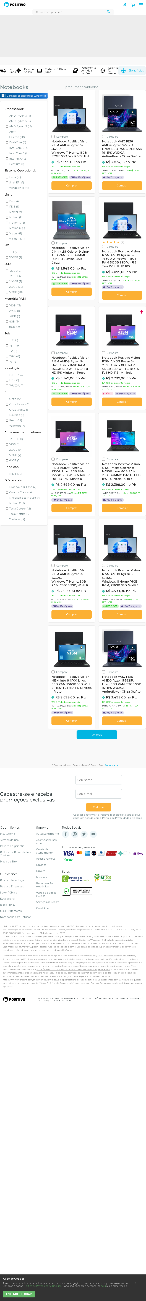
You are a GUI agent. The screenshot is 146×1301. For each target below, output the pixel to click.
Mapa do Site (8, 861)
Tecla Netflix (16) (19, 514)
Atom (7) (14, 131)
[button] (141, 5)
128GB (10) (16, 439)
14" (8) (13, 351)
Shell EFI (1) (16, 182)
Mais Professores (11, 911)
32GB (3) (14, 316)
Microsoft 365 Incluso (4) (24, 497)
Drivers (40, 871)
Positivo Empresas (12, 886)
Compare (62, 136)
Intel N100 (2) (18, 158)
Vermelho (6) (17, 425)
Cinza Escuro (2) (19, 404)
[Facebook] (65, 834)
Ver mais (97, 734)
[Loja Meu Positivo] (15, 4)
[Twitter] (84, 834)
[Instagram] (75, 834)
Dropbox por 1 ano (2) (22, 487)
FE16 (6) (14, 206)
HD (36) (14, 380)
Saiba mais (111, 765)
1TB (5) (13, 252)
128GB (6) (15, 276)
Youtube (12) (17, 519)
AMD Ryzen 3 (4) (20, 115)
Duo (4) (14, 201)
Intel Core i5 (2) (18, 153)
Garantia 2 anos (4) (21, 492)
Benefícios (136, 70)
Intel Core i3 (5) (18, 148)
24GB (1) (14, 311)
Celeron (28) (17, 137)
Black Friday (7, 904)
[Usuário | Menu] (125, 4)
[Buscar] (109, 12)
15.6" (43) (14, 356)
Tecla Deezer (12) (20, 508)
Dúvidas (41, 865)
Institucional (7, 833)
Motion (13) (16, 217)
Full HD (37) (16, 375)
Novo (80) (15, 473)
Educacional (7, 898)
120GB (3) (15, 270)
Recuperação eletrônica (44, 885)
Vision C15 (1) (17, 238)
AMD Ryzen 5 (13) (20, 121)
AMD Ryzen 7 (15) (20, 126)
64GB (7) (14, 460)
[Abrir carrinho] (133, 5)
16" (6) (13, 361)
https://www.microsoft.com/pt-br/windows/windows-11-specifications (73, 969)
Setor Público (8, 892)
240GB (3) (15, 281)
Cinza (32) (15, 399)
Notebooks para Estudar (15, 917)
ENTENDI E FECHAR (19, 1294)
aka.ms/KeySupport (27, 946)
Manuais (41, 877)
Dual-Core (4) (17, 142)
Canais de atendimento (44, 851)
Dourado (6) (16, 415)
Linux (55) (15, 177)
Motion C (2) (17, 503)
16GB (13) (15, 305)
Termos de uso (9, 840)
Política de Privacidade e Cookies (122, 818)
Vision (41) (15, 233)
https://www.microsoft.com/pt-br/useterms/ (112, 955)
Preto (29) (15, 420)
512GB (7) (15, 455)
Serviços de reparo (48, 902)
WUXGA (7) (16, 385)
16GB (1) (14, 444)
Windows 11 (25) (19, 187)
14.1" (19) (14, 345)
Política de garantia (12, 846)
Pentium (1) (16, 164)
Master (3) (15, 212)
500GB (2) (15, 257)
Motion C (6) (17, 222)
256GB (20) (16, 286)
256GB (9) (15, 449)
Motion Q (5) (17, 228)
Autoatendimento (47, 833)
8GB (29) (14, 327)
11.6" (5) (13, 340)
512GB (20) (16, 292)
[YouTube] (93, 834)
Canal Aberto (44, 908)
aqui (103, 1286)
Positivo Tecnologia (12, 880)
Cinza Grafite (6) (19, 409)
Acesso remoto (46, 858)
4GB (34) (14, 321)
